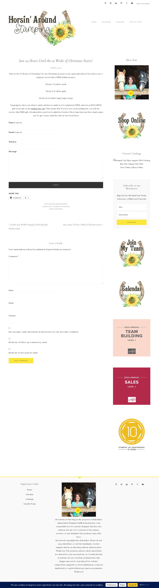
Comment (14, 256)
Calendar (30, 494)
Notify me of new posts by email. (23, 353)
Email (15, 132)
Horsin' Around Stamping (42, 28)
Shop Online (137, 167)
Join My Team (30, 504)
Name (15, 122)
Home (29, 490)
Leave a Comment (56, 209)
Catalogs (30, 499)
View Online (125, 167)
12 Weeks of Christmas (61, 206)
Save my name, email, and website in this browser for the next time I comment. (44, 332)
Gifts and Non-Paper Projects (56, 204)
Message (13, 151)
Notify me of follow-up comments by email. (28, 342)
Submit (56, 185)
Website (12, 142)
